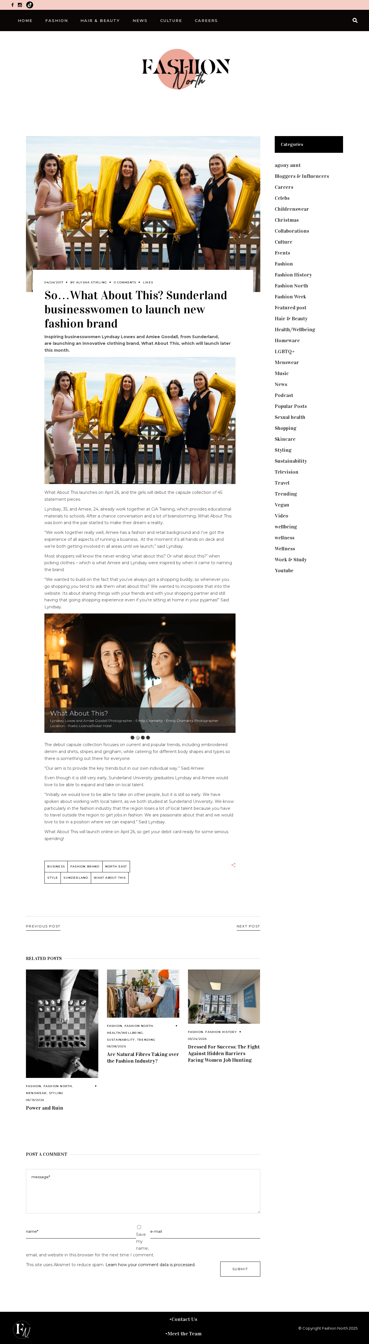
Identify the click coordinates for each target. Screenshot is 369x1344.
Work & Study (291, 559)
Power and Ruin (44, 1108)
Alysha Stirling (91, 282)
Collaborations (292, 231)
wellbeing (286, 527)
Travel (282, 483)
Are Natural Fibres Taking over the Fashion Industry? (143, 1057)
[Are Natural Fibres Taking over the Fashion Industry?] (143, 994)
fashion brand (85, 866)
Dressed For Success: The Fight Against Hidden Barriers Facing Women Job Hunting (224, 1053)
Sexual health (290, 417)
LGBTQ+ (285, 351)
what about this (110, 878)
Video (281, 516)
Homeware (287, 340)
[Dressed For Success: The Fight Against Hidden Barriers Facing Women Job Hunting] (224, 997)
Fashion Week (290, 296)
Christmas (287, 220)
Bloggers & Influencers (302, 176)
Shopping (285, 428)
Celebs (282, 198)
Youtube (284, 570)
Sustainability (121, 1040)
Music (282, 373)
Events (282, 253)
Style (52, 878)
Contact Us (184, 1319)
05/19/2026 (35, 1100)
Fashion (33, 1086)
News (281, 384)
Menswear (36, 1093)
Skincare (285, 439)
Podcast (284, 395)
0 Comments (125, 282)
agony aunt (288, 165)
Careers (284, 187)
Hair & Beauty (291, 318)
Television (286, 472)
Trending (146, 1040)
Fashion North (58, 1086)
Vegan (282, 505)
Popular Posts (291, 406)
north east (116, 866)
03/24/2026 (197, 1039)
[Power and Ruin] (62, 1024)
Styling (56, 1093)
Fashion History (221, 1032)
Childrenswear (292, 209)
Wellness (285, 548)
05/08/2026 (116, 1046)
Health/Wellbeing (125, 1033)
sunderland (75, 878)
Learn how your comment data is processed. (150, 1264)
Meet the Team (184, 1333)
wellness (284, 537)
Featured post (290, 307)
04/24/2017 (53, 282)
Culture (283, 242)
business (56, 866)
